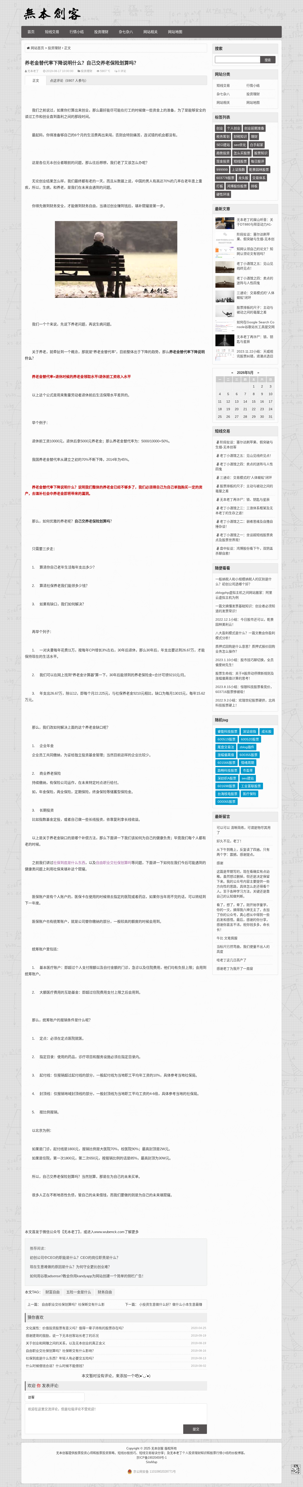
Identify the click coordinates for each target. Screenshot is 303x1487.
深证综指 (249, 731)
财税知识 (240, 136)
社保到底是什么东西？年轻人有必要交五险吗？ (60, 1358)
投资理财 (101, 32)
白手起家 (256, 145)
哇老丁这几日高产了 (231, 960)
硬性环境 (223, 194)
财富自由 (52, 1292)
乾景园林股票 (259, 169)
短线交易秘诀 (148, 1453)
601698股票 (227, 786)
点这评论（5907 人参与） (69, 80)
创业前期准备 (254, 128)
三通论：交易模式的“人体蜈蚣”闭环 (246, 477)
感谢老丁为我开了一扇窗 (235, 968)
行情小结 (77, 32)
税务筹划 (223, 136)
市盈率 (248, 770)
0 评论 (122, 71)
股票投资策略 (105, 1453)
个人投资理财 (191, 1453)
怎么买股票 (242, 153)
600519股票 (227, 739)
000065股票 (227, 801)
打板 (219, 186)
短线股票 (240, 161)
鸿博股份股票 (237, 186)
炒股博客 (238, 1453)
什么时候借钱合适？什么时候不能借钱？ (55, 1366)
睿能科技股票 (227, 731)
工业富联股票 (251, 786)
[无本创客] (52, 13)
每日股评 (257, 161)
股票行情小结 (219, 1453)
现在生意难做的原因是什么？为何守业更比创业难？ (70, 1267)
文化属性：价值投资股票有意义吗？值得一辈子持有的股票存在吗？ (75, 1328)
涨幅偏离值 (226, 755)
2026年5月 (245, 373)
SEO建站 (223, 145)
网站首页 (37, 48)
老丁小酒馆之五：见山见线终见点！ (246, 455)
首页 (31, 32)
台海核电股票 (227, 794)
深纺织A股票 (227, 778)
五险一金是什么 (78, 1292)
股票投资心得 (84, 1453)
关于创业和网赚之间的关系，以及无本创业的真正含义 (65, 1343)
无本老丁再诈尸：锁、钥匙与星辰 (245, 499)
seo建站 (248, 778)
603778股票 (225, 178)
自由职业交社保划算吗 (113, 863)
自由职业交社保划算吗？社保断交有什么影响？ (60, 1351)
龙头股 (243, 178)
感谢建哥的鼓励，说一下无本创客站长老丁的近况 (62, 1335)
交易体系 (259, 178)
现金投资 (223, 161)
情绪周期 (247, 763)
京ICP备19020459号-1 (151, 1457)
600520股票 (250, 739)
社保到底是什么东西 (69, 863)
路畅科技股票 (227, 770)
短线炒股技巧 (127, 1453)
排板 (254, 186)
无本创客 (296, 1469)
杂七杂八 (126, 32)
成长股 (267, 731)
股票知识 (260, 153)
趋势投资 (223, 153)
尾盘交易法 (226, 747)
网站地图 (175, 32)
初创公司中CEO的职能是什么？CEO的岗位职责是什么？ (75, 1258)
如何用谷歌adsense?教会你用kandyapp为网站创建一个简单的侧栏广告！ (87, 1276)
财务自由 (105, 1292)
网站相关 (150, 32)
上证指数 (238, 169)
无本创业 (53, 163)
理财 (254, 136)
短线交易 (52, 32)
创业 (219, 128)
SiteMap (151, 1462)
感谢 (220, 863)
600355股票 (249, 755)
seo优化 (240, 145)
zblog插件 (247, 747)
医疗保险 (249, 794)
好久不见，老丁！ (230, 841)
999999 (222, 169)
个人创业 (233, 128)
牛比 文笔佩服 (227, 938)
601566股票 (227, 763)
